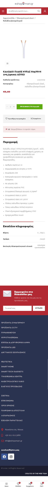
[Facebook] (4, 457)
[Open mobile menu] (3, 11)
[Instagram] (11, 457)
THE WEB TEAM (41, 473)
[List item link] (24, 322)
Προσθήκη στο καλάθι (29, 106)
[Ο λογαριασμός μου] (44, 11)
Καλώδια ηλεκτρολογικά (12, 21)
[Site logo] (24, 3)
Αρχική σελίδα (9, 18)
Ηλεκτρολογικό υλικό (25, 18)
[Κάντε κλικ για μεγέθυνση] (7, 63)
